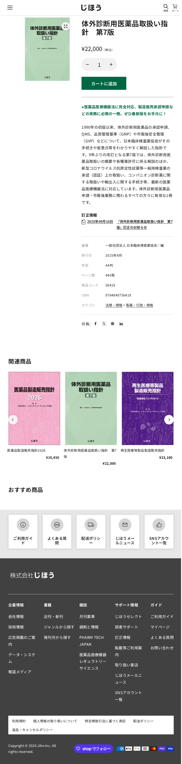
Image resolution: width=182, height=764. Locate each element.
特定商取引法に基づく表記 (105, 721)
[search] (166, 6)
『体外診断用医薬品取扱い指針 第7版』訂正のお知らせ (130, 224)
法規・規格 (114, 305)
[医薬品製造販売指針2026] (34, 408)
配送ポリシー (91, 540)
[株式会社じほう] (91, 7)
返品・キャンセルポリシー (32, 729)
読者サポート (126, 627)
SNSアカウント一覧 (159, 540)
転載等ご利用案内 (128, 651)
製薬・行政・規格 (139, 305)
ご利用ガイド (23, 540)
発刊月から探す (57, 637)
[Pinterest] (112, 324)
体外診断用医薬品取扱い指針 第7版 (90, 453)
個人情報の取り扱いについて (55, 721)
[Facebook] (95, 324)
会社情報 (16, 616)
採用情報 (16, 627)
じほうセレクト (128, 616)
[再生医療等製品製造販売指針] (148, 408)
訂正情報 (122, 637)
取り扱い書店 (126, 665)
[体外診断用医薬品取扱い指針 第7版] (65, 26)
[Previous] (13, 419)
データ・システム (21, 658)
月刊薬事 (87, 616)
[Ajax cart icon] (175, 6)
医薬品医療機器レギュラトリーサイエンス (92, 661)
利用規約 (19, 721)
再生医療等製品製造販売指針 (143, 450)
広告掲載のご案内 (21, 640)
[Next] (169, 419)
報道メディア (19, 671)
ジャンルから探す (59, 627)
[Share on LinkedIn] (121, 324)
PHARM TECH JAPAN (91, 640)
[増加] (111, 64)
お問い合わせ (162, 647)
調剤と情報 (89, 627)
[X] (104, 324)
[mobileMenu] (10, 7)
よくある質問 (57, 540)
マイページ (160, 627)
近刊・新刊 (53, 616)
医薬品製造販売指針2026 (26, 450)
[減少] (87, 64)
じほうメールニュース (125, 540)
